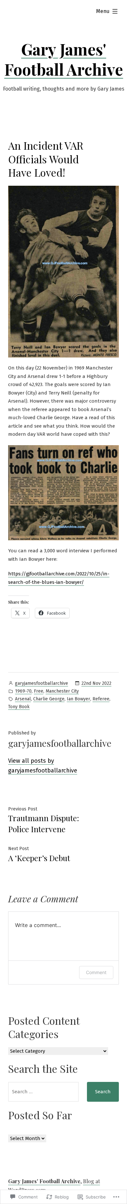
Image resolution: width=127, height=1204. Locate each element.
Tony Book (19, 706)
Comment (96, 972)
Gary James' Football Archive (63, 59)
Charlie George (48, 699)
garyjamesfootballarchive (41, 683)
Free (38, 691)
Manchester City (62, 691)
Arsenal (23, 699)
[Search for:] (43, 1092)
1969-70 (23, 691)
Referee (100, 699)
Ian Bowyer (78, 699)
